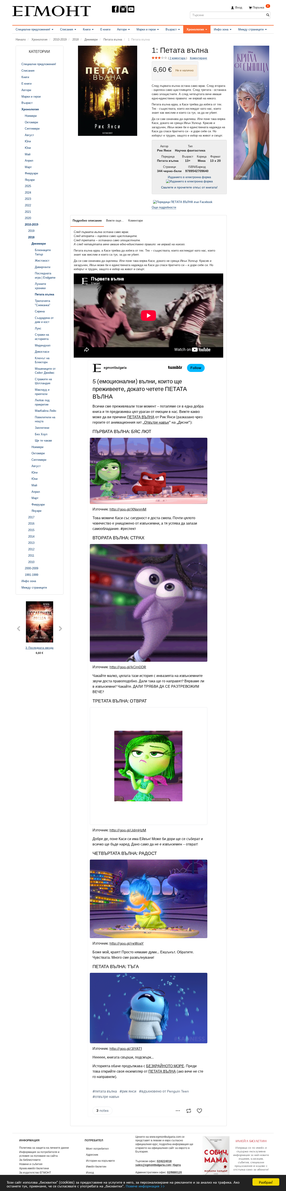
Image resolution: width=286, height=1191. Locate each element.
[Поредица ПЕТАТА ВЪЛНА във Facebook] (183, 202)
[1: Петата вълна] (107, 91)
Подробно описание (87, 220)
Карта (177, 1164)
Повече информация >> (145, 1186)
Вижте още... (115, 220)
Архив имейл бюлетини (34, 1168)
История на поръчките (100, 1160)
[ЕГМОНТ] (51, 10)
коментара (177, 58)
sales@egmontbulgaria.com (153, 1164)
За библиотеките (30, 1159)
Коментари (135, 220)
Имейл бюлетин (96, 1166)
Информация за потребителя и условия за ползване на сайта (39, 1153)
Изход (90, 1172)
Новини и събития (30, 1164)
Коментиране (198, 58)
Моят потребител (97, 1148)
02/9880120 (174, 1172)
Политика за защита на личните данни (44, 1147)
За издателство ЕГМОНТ (35, 1172)
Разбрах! (266, 1182)
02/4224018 (164, 1161)
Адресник (92, 1154)
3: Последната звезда (39, 647)
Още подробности (164, 207)
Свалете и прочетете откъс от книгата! (189, 187)
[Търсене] (267, 15)
